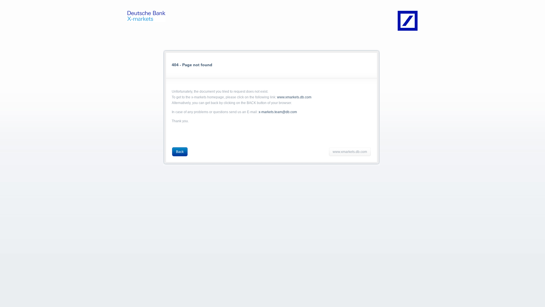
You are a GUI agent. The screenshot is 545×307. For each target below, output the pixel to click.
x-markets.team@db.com (278, 112)
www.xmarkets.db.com (294, 97)
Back (180, 152)
